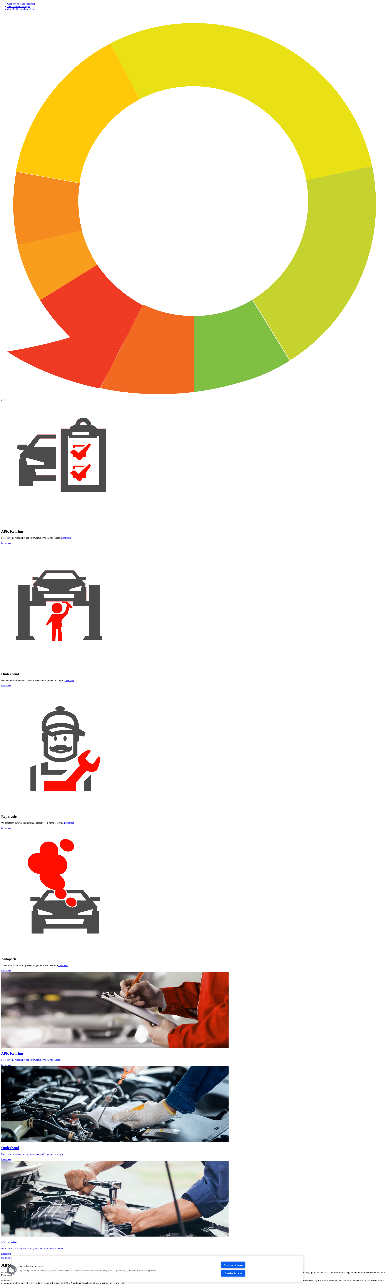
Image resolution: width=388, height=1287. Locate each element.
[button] (12, 1270)
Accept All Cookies (233, 1265)
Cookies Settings (233, 1273)
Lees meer (66, 538)
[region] (157, 1269)
